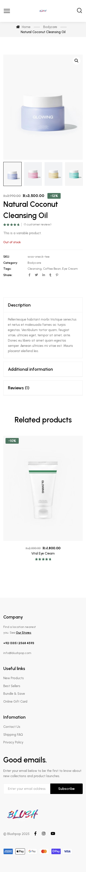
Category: (10, 263)
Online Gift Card (15, 702)
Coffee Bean (52, 269)
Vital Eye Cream (43, 553)
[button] (76, 61)
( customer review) (37, 224)
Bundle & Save (14, 694)
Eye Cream (70, 269)
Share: (7, 275)
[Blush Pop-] (43, 11)
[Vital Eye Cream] (43, 488)
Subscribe (66, 789)
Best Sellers (11, 686)
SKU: (6, 257)
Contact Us (11, 727)
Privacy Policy (13, 742)
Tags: (7, 269)
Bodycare (34, 263)
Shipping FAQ (13, 735)
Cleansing (35, 269)
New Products (13, 678)
